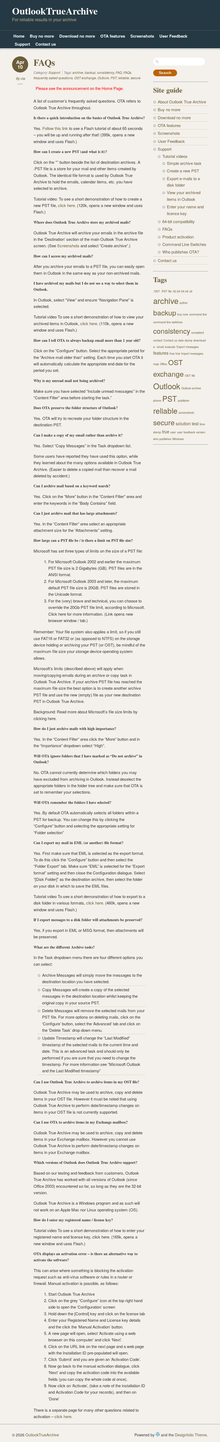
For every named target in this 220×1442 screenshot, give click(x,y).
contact (157, 340)
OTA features (112, 36)
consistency (105, 72)
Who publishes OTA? (180, 252)
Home (18, 36)
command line (198, 314)
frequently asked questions (53, 77)
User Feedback (173, 36)
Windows (178, 439)
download (199, 340)
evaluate (170, 347)
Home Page (112, 88)
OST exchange (85, 77)
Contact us (45, 44)
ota (23, 78)
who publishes (162, 439)
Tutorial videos (175, 156)
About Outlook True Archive (182, 101)
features (160, 353)
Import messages (192, 353)
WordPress (158, 1434)
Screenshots (142, 36)
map (156, 364)
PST (113, 77)
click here (66, 205)
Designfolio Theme (191, 1434)
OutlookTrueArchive (55, 11)
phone (157, 400)
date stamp (185, 340)
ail (190, 291)
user (173, 432)
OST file (190, 375)
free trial (175, 353)
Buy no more (42, 36)
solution (183, 423)
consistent (197, 332)
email (160, 347)
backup (90, 72)
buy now (182, 314)
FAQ (119, 72)
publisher (183, 400)
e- (154, 347)
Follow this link (55, 128)
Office (163, 364)
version (200, 432)
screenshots (186, 413)
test (195, 423)
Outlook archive (191, 388)
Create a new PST (183, 170)
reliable (123, 77)
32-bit (176, 291)
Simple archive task (184, 163)
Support (22, 44)
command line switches (167, 322)
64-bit (184, 291)
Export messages (188, 347)
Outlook (103, 77)
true (165, 431)
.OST (156, 291)
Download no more (77, 36)
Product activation (178, 236)
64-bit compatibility (178, 221)
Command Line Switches (184, 244)
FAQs (44, 62)
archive (77, 72)
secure (136, 77)
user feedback (186, 432)
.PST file (166, 291)
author (183, 303)
